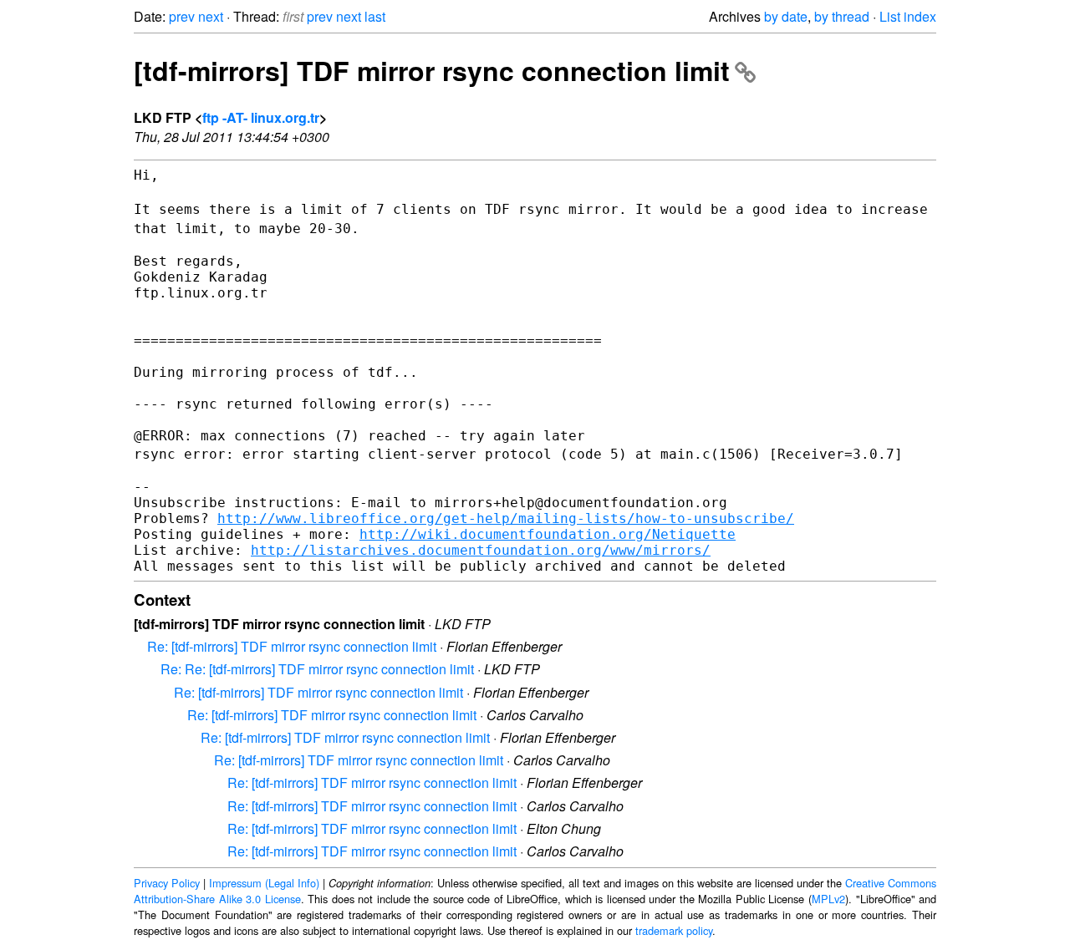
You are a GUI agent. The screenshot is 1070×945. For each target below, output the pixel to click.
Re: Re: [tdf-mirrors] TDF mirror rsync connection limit (317, 668)
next (210, 16)
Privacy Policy (167, 883)
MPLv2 (828, 899)
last (374, 16)
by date (786, 16)
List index (907, 16)
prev (182, 16)
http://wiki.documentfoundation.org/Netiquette (547, 534)
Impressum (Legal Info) (264, 883)
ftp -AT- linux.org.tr (260, 117)
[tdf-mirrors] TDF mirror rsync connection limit (432, 70)
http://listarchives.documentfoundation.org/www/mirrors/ (481, 550)
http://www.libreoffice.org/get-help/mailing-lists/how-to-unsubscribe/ (505, 518)
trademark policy (673, 930)
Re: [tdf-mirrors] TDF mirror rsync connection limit (291, 646)
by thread (841, 16)
